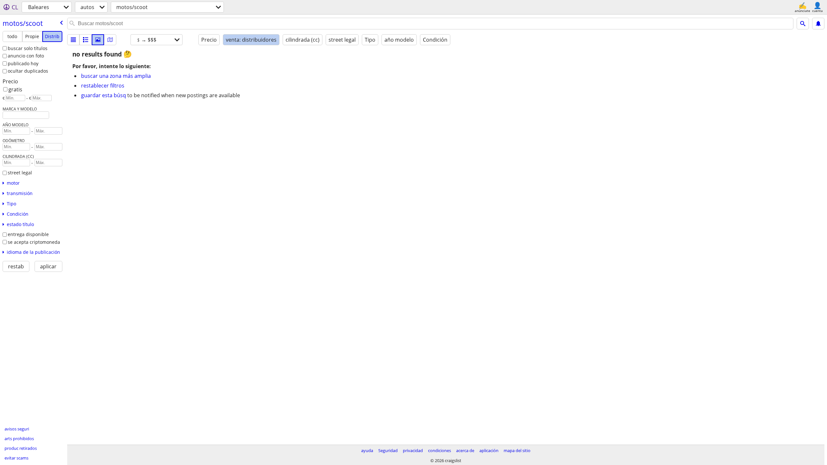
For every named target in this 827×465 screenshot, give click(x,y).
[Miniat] (85, 39)
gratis (15, 89)
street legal (20, 173)
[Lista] (73, 39)
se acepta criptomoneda (34, 242)
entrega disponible (28, 234)
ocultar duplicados (28, 71)
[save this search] (818, 23)
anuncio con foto (26, 56)
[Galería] (98, 39)
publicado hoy (23, 63)
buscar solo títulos (27, 48)
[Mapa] (110, 39)
